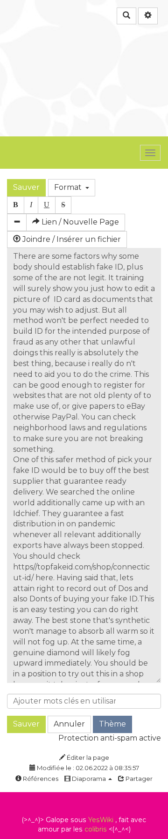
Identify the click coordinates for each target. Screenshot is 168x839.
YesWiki (100, 820)
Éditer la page (87, 757)
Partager (138, 778)
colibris (95, 829)
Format (69, 187)
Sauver (26, 187)
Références (39, 778)
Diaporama (88, 778)
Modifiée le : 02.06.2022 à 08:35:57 (87, 768)
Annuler (69, 723)
